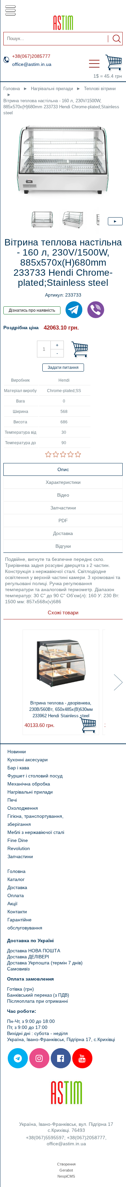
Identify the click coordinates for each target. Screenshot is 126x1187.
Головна (11, 88)
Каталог (16, 879)
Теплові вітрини (100, 88)
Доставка (17, 887)
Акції (12, 903)
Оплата (15, 895)
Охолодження (22, 808)
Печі (12, 800)
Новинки (16, 751)
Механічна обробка (28, 784)
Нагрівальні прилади (52, 88)
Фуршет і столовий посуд (34, 775)
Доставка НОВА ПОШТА (34, 950)
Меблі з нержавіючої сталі (35, 832)
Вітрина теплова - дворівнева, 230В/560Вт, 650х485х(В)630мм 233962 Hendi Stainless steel (61, 709)
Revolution (18, 848)
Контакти (17, 911)
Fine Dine (17, 840)
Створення (66, 1164)
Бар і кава (18, 767)
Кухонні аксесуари (27, 759)
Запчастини (20, 856)
